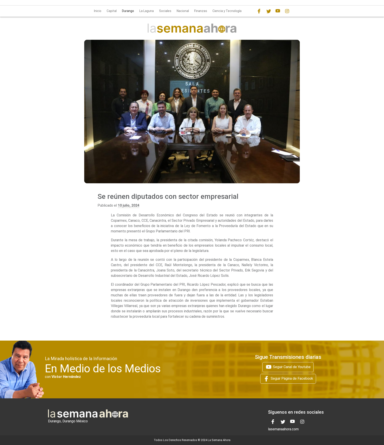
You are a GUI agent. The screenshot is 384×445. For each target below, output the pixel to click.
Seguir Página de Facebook (291, 378)
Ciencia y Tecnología (227, 11)
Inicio (97, 11)
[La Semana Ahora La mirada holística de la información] (192, 28)
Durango (128, 11)
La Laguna (146, 11)
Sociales (165, 11)
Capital (112, 11)
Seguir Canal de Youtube (291, 367)
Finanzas (200, 11)
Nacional (183, 11)
